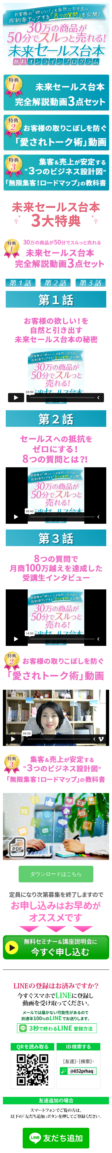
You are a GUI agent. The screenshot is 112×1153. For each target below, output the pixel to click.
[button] (56, 874)
